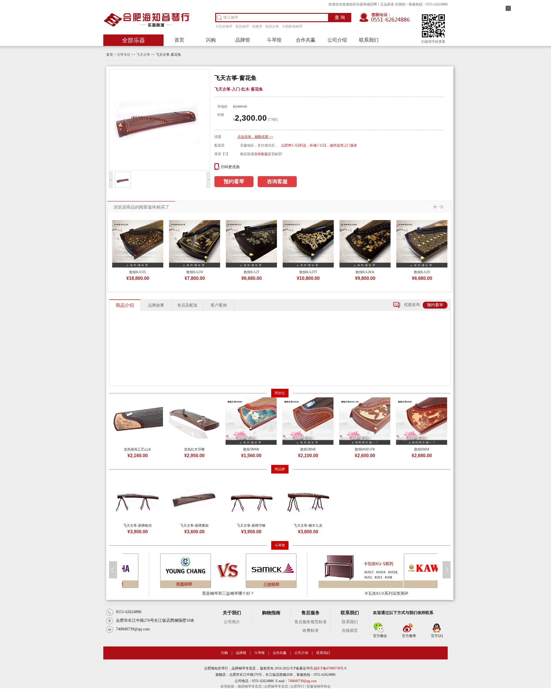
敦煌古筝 (272, 26)
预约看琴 (234, 181)
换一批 (438, 207)
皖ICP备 (320, 668)
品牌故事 (156, 305)
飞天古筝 (143, 55)
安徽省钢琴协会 (318, 686)
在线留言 (350, 630)
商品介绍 (125, 305)
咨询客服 (261, 154)
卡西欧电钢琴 (292, 26)
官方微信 (380, 636)
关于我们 (232, 612)
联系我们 (369, 40)
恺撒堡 (257, 26)
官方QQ (437, 636)
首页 (179, 40)
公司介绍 (337, 40)
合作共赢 (305, 40)
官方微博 (409, 636)
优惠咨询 (412, 305)
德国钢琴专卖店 (250, 686)
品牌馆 (242, 40)
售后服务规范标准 (310, 622)
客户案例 (219, 305)
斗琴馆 (274, 40)
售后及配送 (187, 305)
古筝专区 (124, 55)
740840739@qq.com (302, 681)
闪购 (211, 40)
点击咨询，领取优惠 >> (255, 137)
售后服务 (310, 612)
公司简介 (232, 622)
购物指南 (271, 612)
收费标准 (310, 630)
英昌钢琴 (242, 26)
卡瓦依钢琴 (223, 26)
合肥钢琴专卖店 (276, 686)
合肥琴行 (297, 686)
